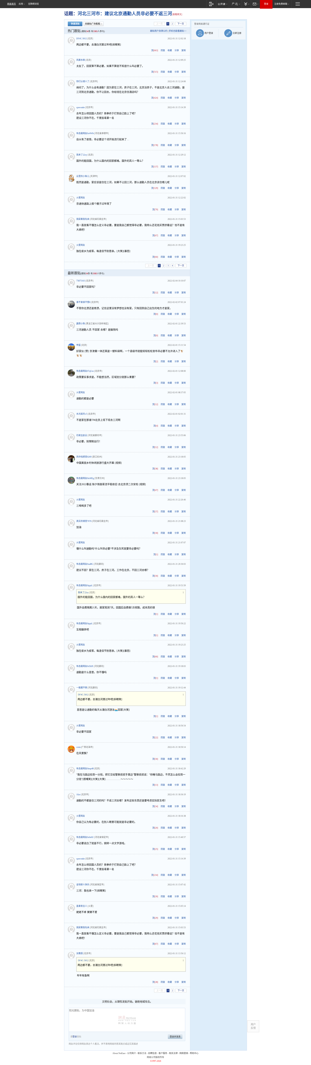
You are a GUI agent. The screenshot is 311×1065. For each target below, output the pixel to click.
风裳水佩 (80, 60)
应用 (21, 4)
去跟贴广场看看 (92, 24)
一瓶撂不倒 (81, 687)
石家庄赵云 (81, 435)
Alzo (78, 794)
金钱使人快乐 (82, 884)
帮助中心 (194, 1053)
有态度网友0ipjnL (84, 585)
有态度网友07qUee (85, 371)
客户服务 (163, 1053)
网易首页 (11, 4)
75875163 (80, 280)
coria (78, 747)
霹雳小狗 (80, 323)
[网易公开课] (222, 4)
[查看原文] (177, 14)
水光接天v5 (81, 414)
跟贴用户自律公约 (158, 31)
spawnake (80, 107)
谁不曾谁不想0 (83, 302)
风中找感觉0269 (83, 457)
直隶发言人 (81, 906)
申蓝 (78, 345)
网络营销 (183, 1053)
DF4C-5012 (81, 38)
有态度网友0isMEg (85, 478)
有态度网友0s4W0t (85, 133)
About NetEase (118, 1053)
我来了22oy (81, 155)
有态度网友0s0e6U (85, 837)
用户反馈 (253, 1026)
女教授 (79, 953)
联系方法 (142, 1053)
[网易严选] (235, 4)
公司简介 (131, 1053)
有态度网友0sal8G (84, 564)
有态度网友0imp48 (85, 768)
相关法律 (173, 1053)
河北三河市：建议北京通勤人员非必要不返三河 (125, 13)
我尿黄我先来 (82, 219)
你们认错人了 (82, 81)
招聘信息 (152, 1053)
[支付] (246, 4)
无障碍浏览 (33, 4)
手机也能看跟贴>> (177, 31)
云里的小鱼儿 (82, 176)
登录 (266, 4)
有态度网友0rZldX (84, 666)
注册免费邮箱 (280, 4)
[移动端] (211, 4)
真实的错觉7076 (83, 521)
